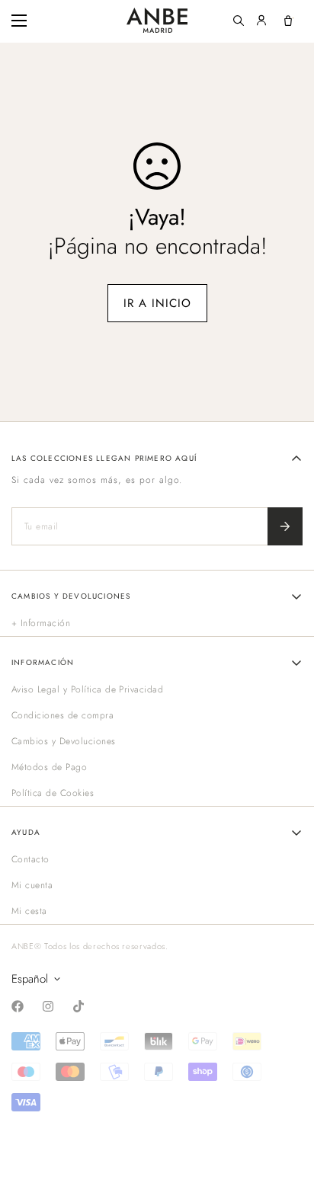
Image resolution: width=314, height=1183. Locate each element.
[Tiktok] (78, 1006)
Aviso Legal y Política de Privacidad (87, 689)
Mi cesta (29, 911)
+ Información (40, 623)
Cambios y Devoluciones (63, 741)
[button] (288, 20)
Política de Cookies (52, 793)
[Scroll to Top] (286, 1102)
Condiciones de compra (62, 715)
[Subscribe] (285, 526)
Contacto (30, 859)
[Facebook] (17, 1006)
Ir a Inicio (157, 303)
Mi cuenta (32, 885)
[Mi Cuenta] (261, 20)
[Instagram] (48, 1006)
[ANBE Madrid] (157, 20)
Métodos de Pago (49, 767)
